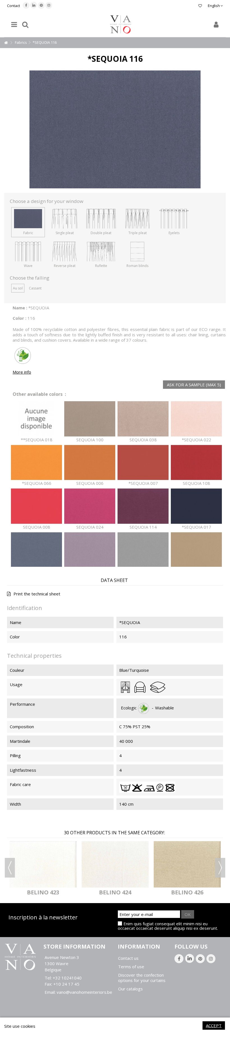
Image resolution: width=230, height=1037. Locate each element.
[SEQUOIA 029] (89, 550)
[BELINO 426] (187, 864)
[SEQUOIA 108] (196, 463)
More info (22, 372)
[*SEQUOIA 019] (143, 550)
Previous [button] (10, 868)
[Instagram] (48, 5)
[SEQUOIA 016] (36, 550)
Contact (13, 5)
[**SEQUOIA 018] (36, 419)
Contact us (128, 958)
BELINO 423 (43, 892)
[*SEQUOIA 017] (196, 506)
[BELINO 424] (115, 864)
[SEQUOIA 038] (143, 419)
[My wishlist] (200, 5)
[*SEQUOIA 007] (143, 463)
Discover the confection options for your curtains (141, 977)
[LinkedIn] (33, 5)
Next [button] (220, 868)
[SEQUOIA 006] (89, 463)
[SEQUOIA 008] (36, 506)
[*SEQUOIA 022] (196, 419)
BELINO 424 (115, 892)
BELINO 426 (187, 892)
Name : (20, 307)
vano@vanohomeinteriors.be (84, 992)
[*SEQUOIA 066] (36, 463)
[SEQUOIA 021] (196, 550)
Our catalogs (130, 989)
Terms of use (131, 966)
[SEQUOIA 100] (89, 419)
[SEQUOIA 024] (89, 506)
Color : (19, 318)
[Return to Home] (6, 42)
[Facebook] (26, 5)
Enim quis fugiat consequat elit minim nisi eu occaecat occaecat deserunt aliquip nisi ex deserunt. (168, 926)
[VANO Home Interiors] (121, 24)
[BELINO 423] (43, 864)
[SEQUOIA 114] (143, 506)
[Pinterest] (41, 5)
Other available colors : (39, 394)
